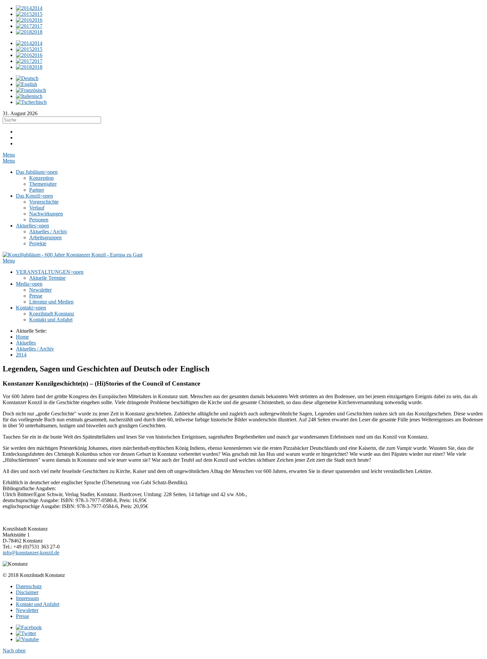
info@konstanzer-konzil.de (31, 552)
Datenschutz (29, 586)
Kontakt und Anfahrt (37, 604)
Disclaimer (27, 592)
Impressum (27, 598)
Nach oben (14, 650)
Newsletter (27, 610)
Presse (22, 616)
